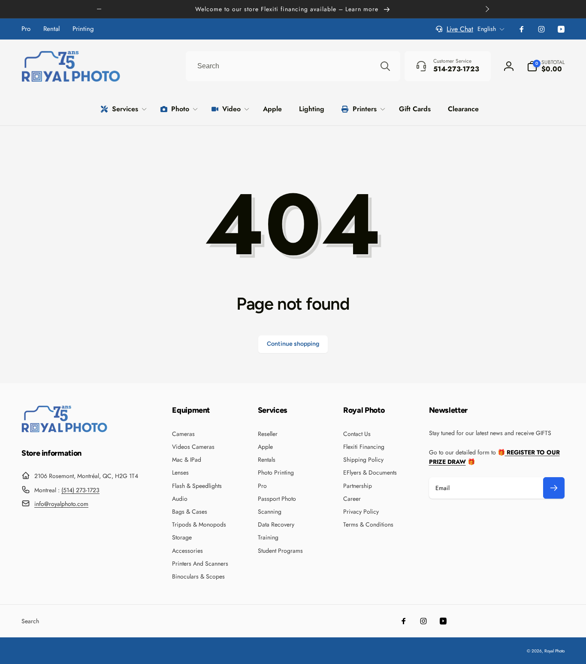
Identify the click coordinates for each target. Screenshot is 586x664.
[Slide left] (99, 9)
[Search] (385, 66)
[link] (25, 29)
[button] (546, 66)
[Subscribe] (554, 488)
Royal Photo (554, 651)
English (486, 28)
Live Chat (460, 29)
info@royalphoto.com (61, 504)
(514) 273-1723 (80, 490)
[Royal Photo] (64, 430)
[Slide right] (487, 9)
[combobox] (293, 66)
